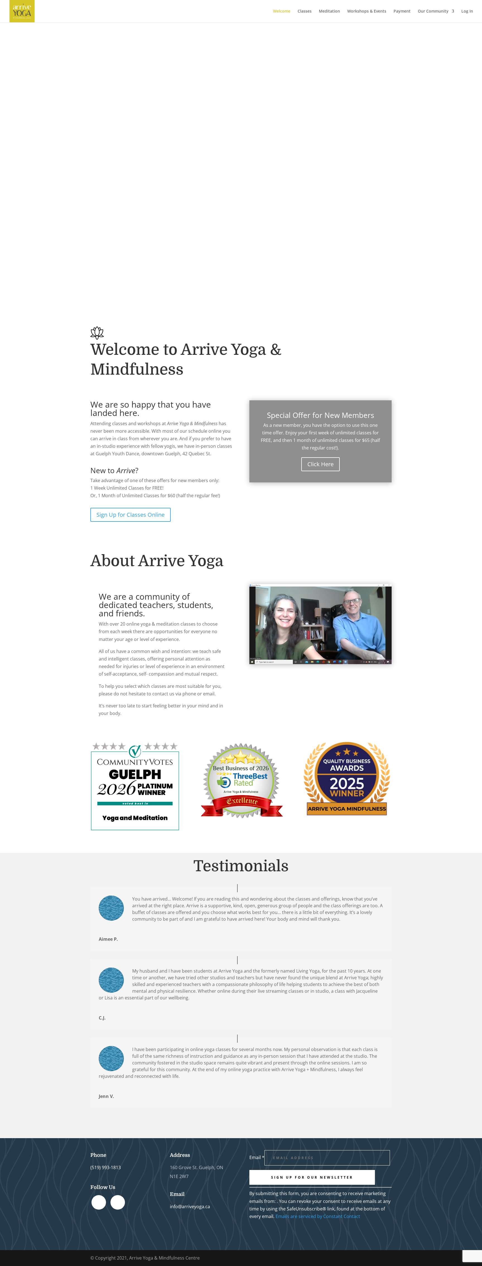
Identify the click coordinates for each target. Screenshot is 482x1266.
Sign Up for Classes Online (131, 514)
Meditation (329, 11)
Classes (305, 11)
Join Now (80, 129)
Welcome (281, 11)
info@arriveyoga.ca (190, 1206)
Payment (402, 11)
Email (256, 1157)
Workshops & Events (366, 11)
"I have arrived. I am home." (149, 96)
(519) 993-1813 (105, 1167)
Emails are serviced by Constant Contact (318, 1216)
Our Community (433, 11)
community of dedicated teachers (144, 601)
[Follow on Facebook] (98, 1202)
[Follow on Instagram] (117, 1202)
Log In (467, 11)
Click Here (320, 464)
